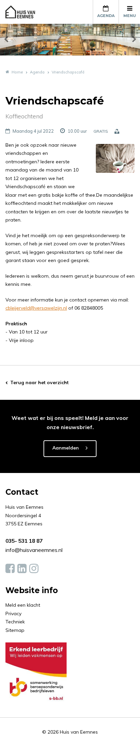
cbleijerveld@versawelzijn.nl (36, 308)
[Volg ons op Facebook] (10, 568)
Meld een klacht (22, 605)
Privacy (13, 613)
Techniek (15, 622)
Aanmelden (65, 448)
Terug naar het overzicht (39, 382)
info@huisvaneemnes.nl (34, 549)
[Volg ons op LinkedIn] (22, 568)
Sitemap (14, 630)
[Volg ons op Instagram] (33, 568)
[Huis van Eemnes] (24, 12)
